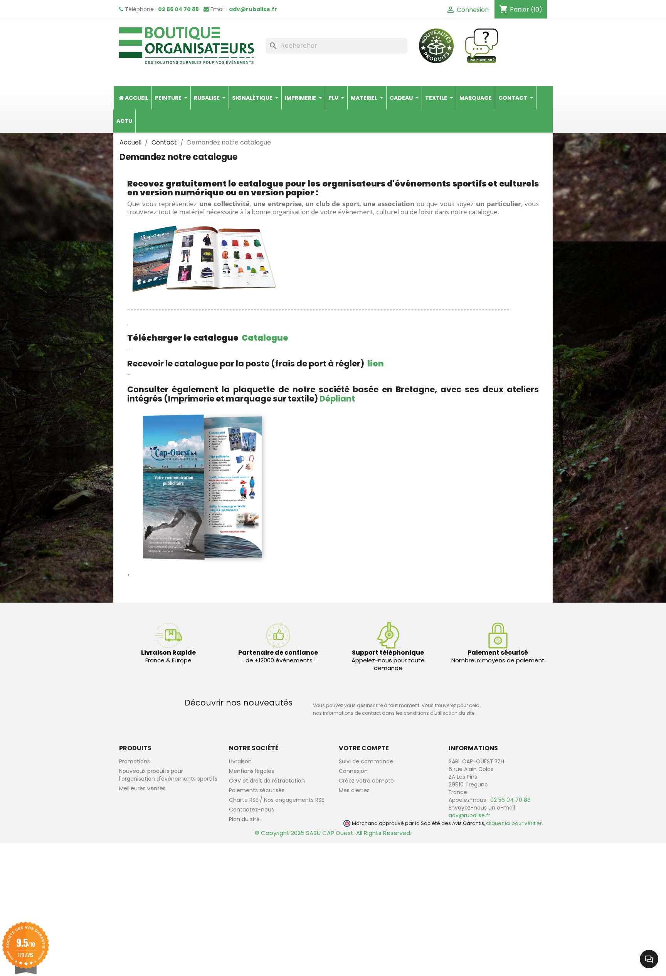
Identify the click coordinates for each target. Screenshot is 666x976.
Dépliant (337, 398)
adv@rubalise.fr (253, 9)
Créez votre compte (366, 780)
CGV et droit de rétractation (267, 780)
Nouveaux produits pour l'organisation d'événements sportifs (168, 775)
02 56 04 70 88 (178, 9)
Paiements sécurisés (256, 790)
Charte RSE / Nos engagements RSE (276, 800)
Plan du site (244, 819)
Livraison (240, 761)
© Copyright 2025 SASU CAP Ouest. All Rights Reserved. (333, 833)
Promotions (134, 761)
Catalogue (265, 337)
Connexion (353, 771)
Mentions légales (251, 771)
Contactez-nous (251, 809)
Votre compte (364, 748)
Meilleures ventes (142, 788)
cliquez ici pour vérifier (514, 823)
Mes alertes (354, 790)
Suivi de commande (366, 761)
